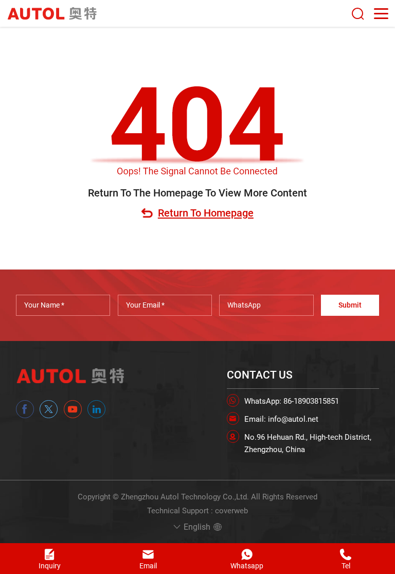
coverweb (231, 510)
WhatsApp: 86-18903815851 (291, 401)
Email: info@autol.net (281, 419)
